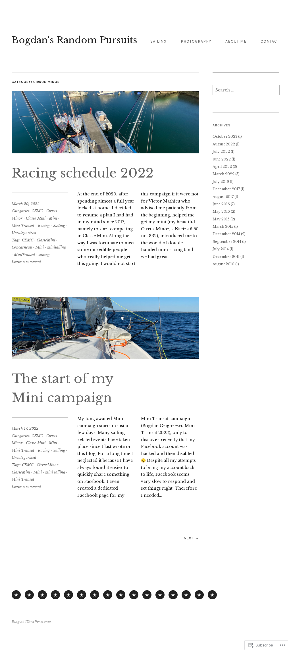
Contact (270, 41)
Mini (53, 218)
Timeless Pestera (133, 594)
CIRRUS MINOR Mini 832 (42, 594)
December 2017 (226, 189)
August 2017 (223, 197)
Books (81, 594)
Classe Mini (35, 218)
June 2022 (222, 159)
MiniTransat (24, 255)
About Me (235, 41)
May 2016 (221, 211)
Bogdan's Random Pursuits (74, 40)
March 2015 (223, 226)
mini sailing (55, 472)
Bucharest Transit (186, 594)
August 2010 (223, 264)
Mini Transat (23, 226)
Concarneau (22, 247)
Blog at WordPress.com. (32, 622)
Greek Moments (120, 594)
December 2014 (226, 234)
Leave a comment (26, 262)
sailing (44, 255)
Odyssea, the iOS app (68, 594)
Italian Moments (107, 594)
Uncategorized (24, 233)
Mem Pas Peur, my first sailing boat (55, 594)
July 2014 (221, 249)
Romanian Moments (146, 594)
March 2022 (223, 174)
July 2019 (221, 182)
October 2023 (225, 136)
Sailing (158, 41)
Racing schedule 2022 (82, 173)
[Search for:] (246, 91)
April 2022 (222, 166)
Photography (196, 41)
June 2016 (221, 204)
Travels (173, 594)
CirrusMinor (47, 465)
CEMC (37, 211)
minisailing (56, 247)
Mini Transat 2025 (29, 594)
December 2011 (226, 256)
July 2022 (221, 151)
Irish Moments (160, 594)
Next (188, 538)
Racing (44, 226)
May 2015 (221, 219)
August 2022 (224, 144)
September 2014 (227, 241)
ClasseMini (46, 240)
